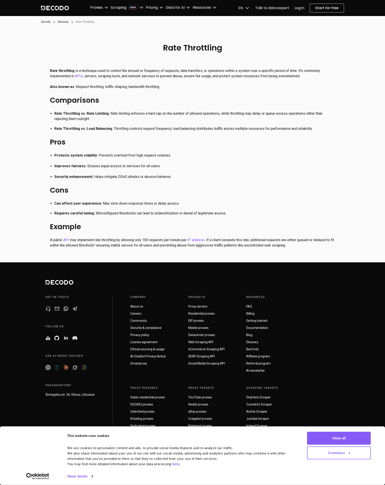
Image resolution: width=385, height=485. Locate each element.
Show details (77, 476)
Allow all (339, 438)
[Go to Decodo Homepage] (55, 8)
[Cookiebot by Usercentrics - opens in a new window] (37, 476)
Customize (336, 452)
